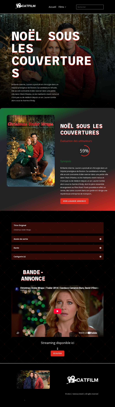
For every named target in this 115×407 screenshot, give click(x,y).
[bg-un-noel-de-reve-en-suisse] (33, 388)
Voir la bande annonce (74, 201)
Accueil (52, 7)
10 (41, 400)
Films (61, 7)
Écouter (57, 353)
